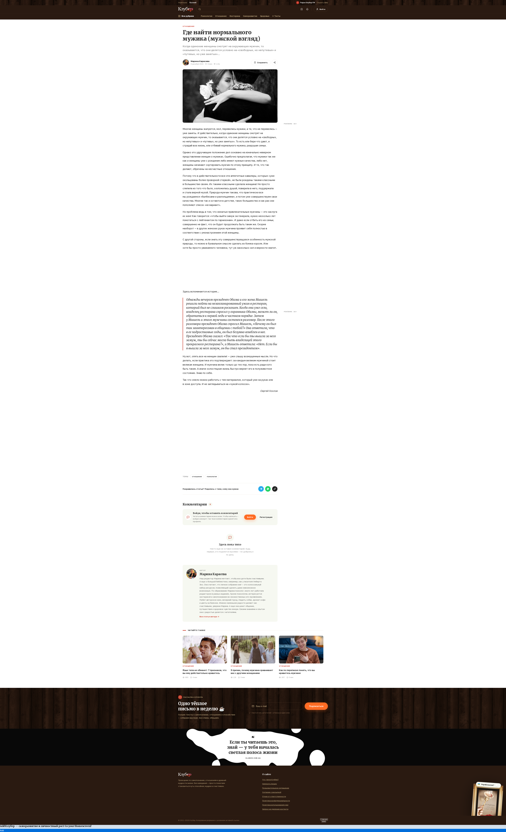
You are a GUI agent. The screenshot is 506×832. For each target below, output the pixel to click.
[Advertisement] (230, 271)
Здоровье (264, 16)
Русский (192, 3)
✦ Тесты (276, 16)
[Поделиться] (275, 62)
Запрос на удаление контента (275, 809)
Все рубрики (188, 16)
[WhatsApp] (268, 489)
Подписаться (316, 706)
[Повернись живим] (324, 820)
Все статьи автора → (209, 617)
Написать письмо (269, 784)
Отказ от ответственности (274, 796)
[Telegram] (261, 489)
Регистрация (266, 517)
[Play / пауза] (297, 2)
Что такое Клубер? (270, 780)
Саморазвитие (250, 16)
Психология (206, 16)
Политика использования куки (275, 805)
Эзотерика (234, 16)
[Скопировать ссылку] (275, 489)
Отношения (221, 16)
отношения (197, 476)
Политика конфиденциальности (276, 801)
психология (212, 476)
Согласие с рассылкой (271, 792)
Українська (182, 3)
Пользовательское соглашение (275, 788)
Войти (250, 517)
